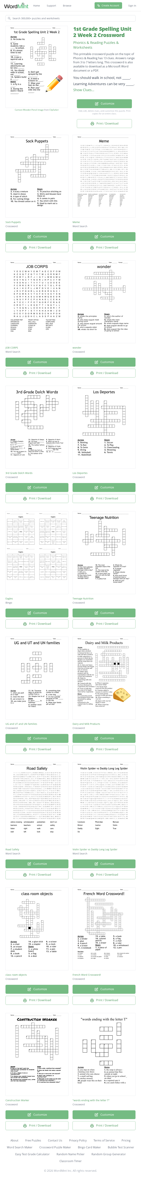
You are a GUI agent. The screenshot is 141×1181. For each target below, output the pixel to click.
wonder (77, 347)
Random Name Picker (71, 1154)
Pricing (126, 1140)
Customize (107, 103)
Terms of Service (104, 1140)
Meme (76, 222)
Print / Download (107, 123)
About (14, 1140)
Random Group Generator (108, 1154)
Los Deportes (80, 473)
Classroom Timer (70, 1161)
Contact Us (55, 1140)
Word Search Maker (19, 1147)
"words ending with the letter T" (91, 1100)
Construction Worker (17, 1100)
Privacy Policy (78, 1140)
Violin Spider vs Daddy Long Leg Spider (95, 849)
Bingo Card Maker (89, 1147)
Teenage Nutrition (83, 598)
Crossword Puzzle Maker (55, 1147)
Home (36, 5)
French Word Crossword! (87, 974)
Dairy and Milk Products (86, 723)
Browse (67, 5)
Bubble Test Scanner (121, 1147)
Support (51, 5)
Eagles (9, 598)
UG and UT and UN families (21, 723)
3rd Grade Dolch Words (19, 473)
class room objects (16, 974)
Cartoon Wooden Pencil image (29, 110)
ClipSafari (54, 109)
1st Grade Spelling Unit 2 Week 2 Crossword (102, 32)
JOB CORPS (12, 347)
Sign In (132, 5)
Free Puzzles (33, 1140)
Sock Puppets (13, 222)
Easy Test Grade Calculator (32, 1154)
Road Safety (12, 849)
